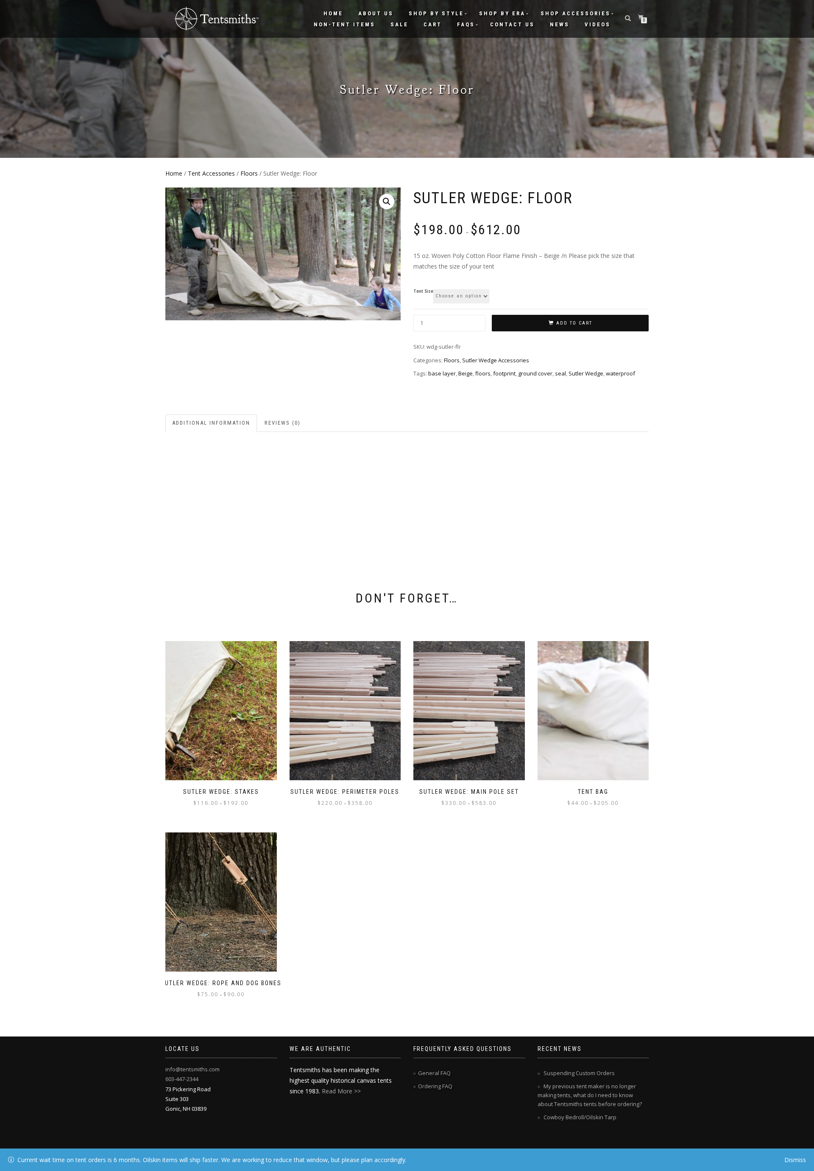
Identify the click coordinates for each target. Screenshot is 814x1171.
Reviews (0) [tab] (283, 423)
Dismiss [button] (795, 1160)
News (559, 24)
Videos (597, 24)
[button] (386, 201)
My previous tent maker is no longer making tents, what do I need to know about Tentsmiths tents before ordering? (590, 1095)
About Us (375, 13)
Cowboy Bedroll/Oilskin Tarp (580, 1117)
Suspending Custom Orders (579, 1073)
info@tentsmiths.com (192, 1069)
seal (560, 373)
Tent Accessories (211, 173)
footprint (504, 373)
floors (483, 373)
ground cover (535, 373)
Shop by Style (436, 13)
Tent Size (423, 291)
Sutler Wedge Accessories (495, 360)
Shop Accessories (575, 13)
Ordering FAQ (435, 1086)
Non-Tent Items (344, 24)
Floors (249, 173)
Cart (433, 24)
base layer (442, 373)
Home (333, 13)
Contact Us (512, 24)
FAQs (466, 24)
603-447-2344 (181, 1079)
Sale (399, 24)
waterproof (620, 373)
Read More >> (341, 1091)
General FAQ (434, 1073)
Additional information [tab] (211, 423)
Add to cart (574, 323)
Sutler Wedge (586, 373)
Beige (465, 373)
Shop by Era (502, 13)
